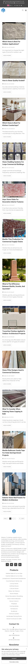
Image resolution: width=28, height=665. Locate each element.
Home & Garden (14, 613)
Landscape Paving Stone (14, 616)
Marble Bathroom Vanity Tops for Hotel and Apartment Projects (13, 452)
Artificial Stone (14, 586)
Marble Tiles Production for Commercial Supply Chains (12, 240)
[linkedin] (17, 5)
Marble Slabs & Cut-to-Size (14, 573)
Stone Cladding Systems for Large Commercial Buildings (13, 163)
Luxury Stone (14, 583)
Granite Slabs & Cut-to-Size (14, 576)
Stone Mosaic (14, 593)
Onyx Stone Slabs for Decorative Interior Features (12, 200)
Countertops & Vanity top (14, 581)
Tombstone (14, 608)
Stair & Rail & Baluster (14, 598)
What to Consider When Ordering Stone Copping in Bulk (12, 411)
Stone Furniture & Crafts (14, 618)
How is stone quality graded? (13, 80)
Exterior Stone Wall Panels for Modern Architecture (13, 499)
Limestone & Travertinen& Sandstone (14, 578)
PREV (5, 518)
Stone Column (14, 601)
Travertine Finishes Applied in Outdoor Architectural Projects (13, 332)
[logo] (3, 10)
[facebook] (14, 5)
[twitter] (19, 5)
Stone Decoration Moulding (14, 596)
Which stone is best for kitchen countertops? (11, 124)
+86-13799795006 (9, 3)
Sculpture (14, 611)
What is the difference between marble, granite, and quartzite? (13, 286)
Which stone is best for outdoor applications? (11, 43)
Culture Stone (14, 588)
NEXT (22, 518)
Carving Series (14, 606)
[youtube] (21, 5)
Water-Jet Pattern (14, 591)
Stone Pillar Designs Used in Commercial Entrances (13, 371)
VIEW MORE (7, 55)
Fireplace (14, 603)
